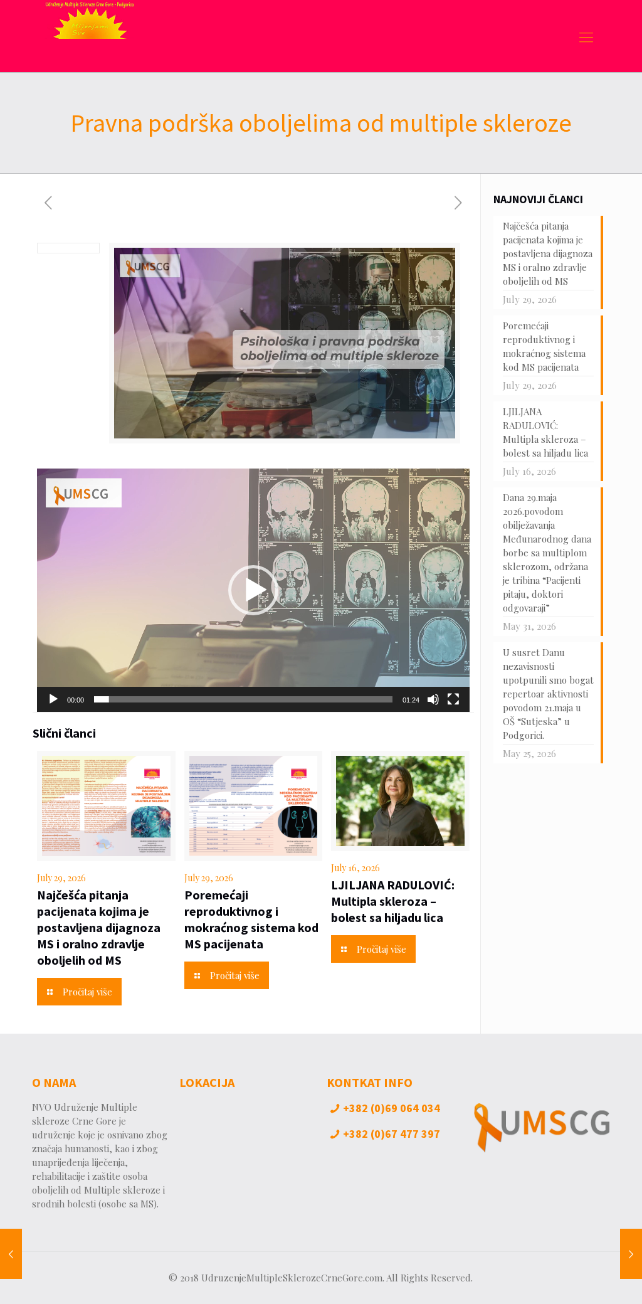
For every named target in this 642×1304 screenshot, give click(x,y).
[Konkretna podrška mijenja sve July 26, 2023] (631, 1254)
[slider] (243, 699)
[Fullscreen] (453, 699)
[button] (253, 590)
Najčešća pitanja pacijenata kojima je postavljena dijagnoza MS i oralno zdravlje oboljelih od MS (98, 927)
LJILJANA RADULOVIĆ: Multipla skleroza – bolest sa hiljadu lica (393, 901)
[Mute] (433, 699)
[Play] (53, 699)
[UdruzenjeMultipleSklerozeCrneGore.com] (89, 36)
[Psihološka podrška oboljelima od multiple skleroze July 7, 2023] (11, 1254)
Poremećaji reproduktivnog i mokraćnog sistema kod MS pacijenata (251, 919)
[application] (253, 590)
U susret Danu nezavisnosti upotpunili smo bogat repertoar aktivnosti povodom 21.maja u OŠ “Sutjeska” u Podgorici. (548, 693)
